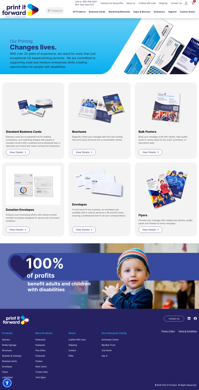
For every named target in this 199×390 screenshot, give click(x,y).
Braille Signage (9, 345)
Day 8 (104, 355)
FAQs (70, 355)
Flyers (5, 372)
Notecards (40, 339)
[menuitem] (79, 11)
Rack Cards (40, 366)
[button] (7, 383)
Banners (6, 339)
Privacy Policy (168, 331)
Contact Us (174, 318)
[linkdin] (189, 318)
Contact (72, 350)
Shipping (72, 345)
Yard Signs (40, 377)
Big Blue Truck (108, 345)
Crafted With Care (77, 339)
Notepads (40, 345)
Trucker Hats (41, 372)
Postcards (40, 355)
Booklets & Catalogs (11, 355)
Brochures (7, 350)
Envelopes (7, 366)
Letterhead (7, 377)
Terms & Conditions (187, 331)
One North (107, 350)
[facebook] (195, 318)
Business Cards (9, 361)
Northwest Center (110, 339)
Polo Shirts (40, 350)
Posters (39, 361)
